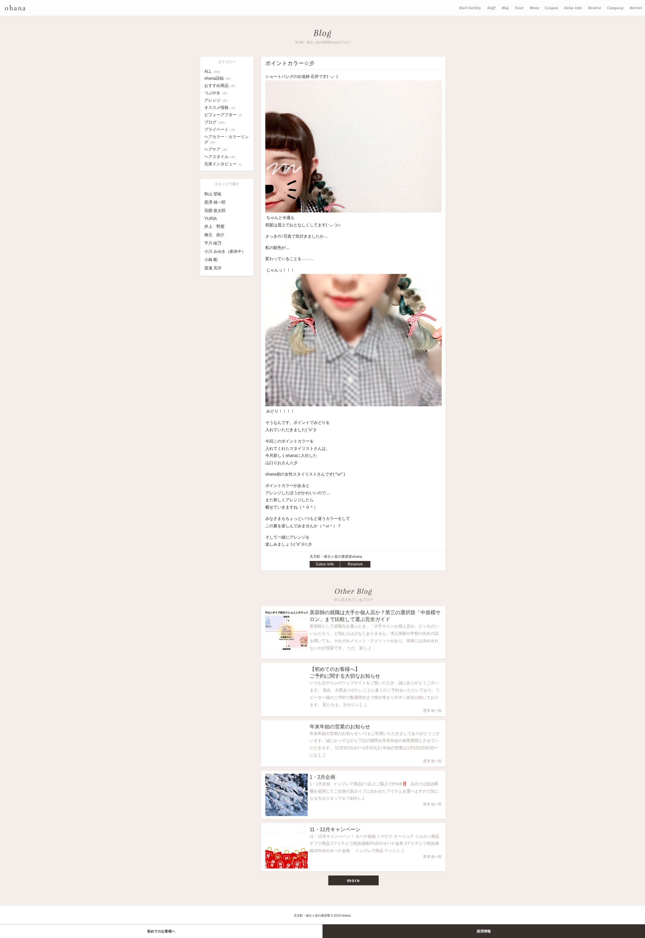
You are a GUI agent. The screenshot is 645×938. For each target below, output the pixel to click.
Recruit (636, 8)
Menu (534, 8)
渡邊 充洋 (212, 268)
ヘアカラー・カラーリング (226, 139)
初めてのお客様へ (161, 931)
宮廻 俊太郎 (214, 210)
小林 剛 (210, 260)
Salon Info (573, 8)
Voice (519, 8)
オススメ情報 (220, 107)
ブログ (215, 122)
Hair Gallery (470, 8)
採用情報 (484, 931)
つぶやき (216, 93)
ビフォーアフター (224, 115)
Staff (491, 8)
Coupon (551, 8)
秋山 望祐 (212, 194)
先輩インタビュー (224, 164)
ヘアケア (216, 149)
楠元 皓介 (214, 235)
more (353, 880)
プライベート (220, 129)
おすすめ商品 (220, 85)
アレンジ (216, 100)
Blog (505, 8)
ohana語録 (218, 78)
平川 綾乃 (212, 243)
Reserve (594, 8)
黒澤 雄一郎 (214, 202)
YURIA (210, 218)
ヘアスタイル (220, 156)
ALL (213, 71)
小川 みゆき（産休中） (225, 251)
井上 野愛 (214, 226)
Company (615, 8)
